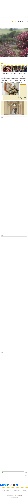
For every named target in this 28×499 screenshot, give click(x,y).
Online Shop (17, 490)
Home (14, 21)
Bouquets (21, 21)
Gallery (25, 490)
